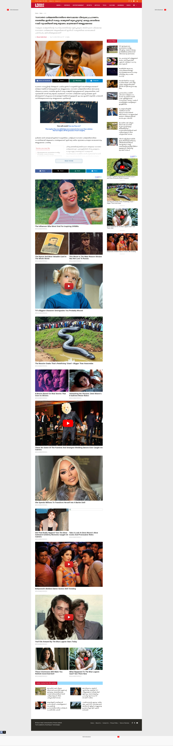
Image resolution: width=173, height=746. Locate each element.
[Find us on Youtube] (137, 723)
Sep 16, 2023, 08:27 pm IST (57, 37)
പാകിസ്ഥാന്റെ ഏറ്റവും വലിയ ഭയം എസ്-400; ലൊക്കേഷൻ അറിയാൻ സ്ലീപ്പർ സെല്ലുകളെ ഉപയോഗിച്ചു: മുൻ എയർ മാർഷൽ (92, 706)
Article (97, 5)
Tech (104, 5)
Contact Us (57, 1)
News (58, 5)
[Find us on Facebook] (132, 723)
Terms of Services (124, 723)
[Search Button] (137, 1)
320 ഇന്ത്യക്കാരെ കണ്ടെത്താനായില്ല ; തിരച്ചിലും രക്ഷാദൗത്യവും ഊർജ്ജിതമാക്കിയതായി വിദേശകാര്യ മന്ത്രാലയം (127, 50)
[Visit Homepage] (39, 5)
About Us (51, 1)
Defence (67, 5)
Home (36, 13)
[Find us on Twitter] (134, 723)
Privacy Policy (114, 723)
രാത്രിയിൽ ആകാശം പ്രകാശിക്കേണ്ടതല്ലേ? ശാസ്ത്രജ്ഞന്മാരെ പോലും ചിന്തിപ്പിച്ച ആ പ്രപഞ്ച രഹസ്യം (128, 72)
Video (129, 5)
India (45, 13)
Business (121, 5)
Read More (69, 161)
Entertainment (78, 5)
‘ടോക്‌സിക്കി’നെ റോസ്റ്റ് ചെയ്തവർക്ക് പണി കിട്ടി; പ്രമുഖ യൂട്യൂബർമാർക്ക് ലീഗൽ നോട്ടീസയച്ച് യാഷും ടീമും (128, 84)
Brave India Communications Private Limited (49, 723)
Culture (112, 5)
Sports (89, 5)
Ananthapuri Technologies (52, 725)
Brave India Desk (42, 37)
